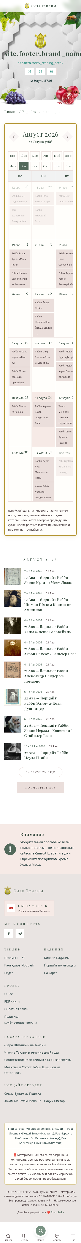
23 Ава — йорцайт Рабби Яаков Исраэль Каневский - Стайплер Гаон (49, 730)
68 (52, 71)
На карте (50, 973)
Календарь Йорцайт (19, 965)
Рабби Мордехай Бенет (40, 215)
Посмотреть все (40, 787)
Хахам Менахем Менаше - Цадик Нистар (34, 1101)
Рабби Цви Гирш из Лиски (67, 198)
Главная (10, 111)
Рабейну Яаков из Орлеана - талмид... (67, 466)
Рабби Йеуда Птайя (42, 305)
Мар (35, 155)
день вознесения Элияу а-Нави (19, 215)
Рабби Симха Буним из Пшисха (66, 437)
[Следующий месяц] (67, 136)
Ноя (57, 166)
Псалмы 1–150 (14, 958)
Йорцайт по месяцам (60, 965)
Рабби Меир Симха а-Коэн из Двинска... (42, 357)
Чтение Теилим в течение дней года (31, 1052)
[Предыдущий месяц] (13, 136)
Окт (46, 166)
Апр (46, 155)
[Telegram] (20, 933)
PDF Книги (12, 1001)
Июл (13, 166)
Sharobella (57, 1212)
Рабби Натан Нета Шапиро (42, 198)
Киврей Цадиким (56, 958)
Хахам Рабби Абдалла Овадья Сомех (43, 492)
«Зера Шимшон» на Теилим (25, 1045)
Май (57, 155)
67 (40, 71)
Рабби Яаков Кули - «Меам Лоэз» (19, 259)
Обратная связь (16, 1009)
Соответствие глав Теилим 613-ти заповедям (37, 1060)
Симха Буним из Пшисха (22, 1093)
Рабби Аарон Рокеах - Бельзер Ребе (66, 279)
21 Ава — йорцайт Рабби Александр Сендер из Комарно (46, 675)
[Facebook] (8, 933)
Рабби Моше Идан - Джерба (67, 354)
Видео (8, 973)
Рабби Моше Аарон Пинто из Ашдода (66, 371)
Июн (68, 155)
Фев (24, 155)
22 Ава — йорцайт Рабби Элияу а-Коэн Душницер (43, 703)
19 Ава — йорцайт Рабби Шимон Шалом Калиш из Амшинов (47, 604)
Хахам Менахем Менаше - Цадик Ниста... (67, 415)
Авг (23, 166)
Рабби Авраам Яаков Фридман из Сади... (43, 415)
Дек (68, 166)
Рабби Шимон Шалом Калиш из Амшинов (19, 279)
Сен (35, 166)
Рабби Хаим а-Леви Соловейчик (66, 259)
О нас (8, 994)
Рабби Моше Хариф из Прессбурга (19, 377)
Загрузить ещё (40, 772)
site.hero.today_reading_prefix (40, 63)
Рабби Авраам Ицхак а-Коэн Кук (19, 357)
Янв (13, 155)
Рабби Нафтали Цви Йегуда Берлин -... (43, 325)
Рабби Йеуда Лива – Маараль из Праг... (42, 469)
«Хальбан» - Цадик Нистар (19, 198)
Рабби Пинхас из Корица (19, 409)
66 (29, 71)
